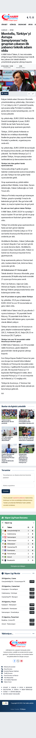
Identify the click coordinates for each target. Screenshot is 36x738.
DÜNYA (16, 689)
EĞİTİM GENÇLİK (16, 691)
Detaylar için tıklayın (18, 566)
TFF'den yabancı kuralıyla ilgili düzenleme (7, 439)
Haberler (4, 30)
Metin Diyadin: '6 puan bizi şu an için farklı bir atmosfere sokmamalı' (26, 439)
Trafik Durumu (8, 673)
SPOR (30, 24)
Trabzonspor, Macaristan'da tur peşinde (8, 421)
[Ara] (30, 17)
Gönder (6, 491)
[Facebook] (14, 661)
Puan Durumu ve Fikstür (11, 675)
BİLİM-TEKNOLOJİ (27, 689)
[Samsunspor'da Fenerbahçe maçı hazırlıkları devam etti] (26, 414)
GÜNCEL (13, 24)
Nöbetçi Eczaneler (9, 667)
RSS (6, 703)
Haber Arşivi (8, 682)
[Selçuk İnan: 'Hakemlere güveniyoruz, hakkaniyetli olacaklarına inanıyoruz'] (26, 448)
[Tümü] (33, 634)
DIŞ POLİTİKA (7, 689)
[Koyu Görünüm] (28, 17)
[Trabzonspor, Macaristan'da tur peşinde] (9, 414)
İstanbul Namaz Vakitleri (11, 671)
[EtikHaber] (10, 17)
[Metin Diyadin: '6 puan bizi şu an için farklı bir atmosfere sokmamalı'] (26, 431)
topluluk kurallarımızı (19, 498)
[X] (18, 661)
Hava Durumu (8, 669)
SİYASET (4, 24)
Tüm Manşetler (8, 677)
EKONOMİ (22, 24)
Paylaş (6, 93)
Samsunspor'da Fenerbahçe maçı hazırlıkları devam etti (26, 421)
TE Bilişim (23, 709)
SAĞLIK (5, 691)
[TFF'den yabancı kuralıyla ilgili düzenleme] (9, 431)
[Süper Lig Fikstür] (33, 573)
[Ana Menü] (33, 17)
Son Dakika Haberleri (10, 680)
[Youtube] (21, 661)
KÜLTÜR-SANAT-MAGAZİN (11, 694)
